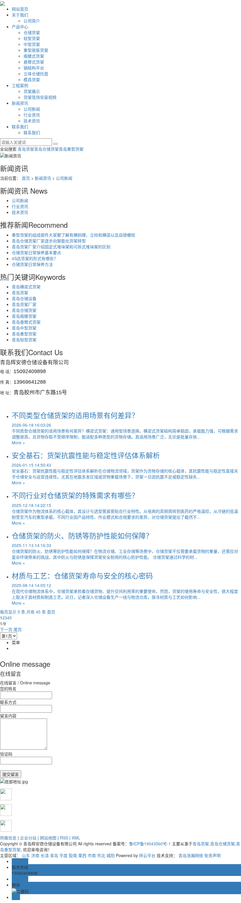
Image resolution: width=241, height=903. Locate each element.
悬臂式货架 (34, 62)
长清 (45, 855)
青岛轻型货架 (24, 339)
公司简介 (32, 21)
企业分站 (28, 838)
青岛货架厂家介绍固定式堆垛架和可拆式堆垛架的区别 (61, 247)
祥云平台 (147, 855)
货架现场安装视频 (40, 97)
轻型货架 (32, 38)
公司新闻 (32, 109)
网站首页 (20, 9)
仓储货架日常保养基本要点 (36, 252)
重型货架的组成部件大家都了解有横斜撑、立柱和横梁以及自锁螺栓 (73, 235)
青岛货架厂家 (24, 304)
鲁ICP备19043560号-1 (150, 844)
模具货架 (32, 79)
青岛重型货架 (71, 149)
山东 (26, 855)
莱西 (82, 855)
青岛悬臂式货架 (26, 322)
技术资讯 (32, 121)
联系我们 (20, 126)
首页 (26, 178)
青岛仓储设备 (24, 298)
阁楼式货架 (34, 56)
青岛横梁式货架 (26, 287)
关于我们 (20, 15)
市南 (92, 855)
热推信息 (8, 838)
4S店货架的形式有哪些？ (35, 258)
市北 (101, 855)
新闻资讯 (20, 103)
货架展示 (32, 91)
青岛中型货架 (24, 328)
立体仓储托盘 (36, 74)
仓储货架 (32, 32)
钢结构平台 (34, 68)
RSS (64, 838)
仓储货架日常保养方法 (32, 264)
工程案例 (20, 85)
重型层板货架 (36, 50)
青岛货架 (26, 149)
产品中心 (20, 26)
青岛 (54, 855)
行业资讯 (32, 115)
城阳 (110, 855)
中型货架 (32, 44)
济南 (35, 855)
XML (76, 838)
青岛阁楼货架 (24, 316)
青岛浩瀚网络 (190, 855)
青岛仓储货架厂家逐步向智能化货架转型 (49, 241)
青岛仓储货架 (46, 149)
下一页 (6, 629)
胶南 (73, 855)
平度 (63, 855)
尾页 (18, 629)
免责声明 (212, 855)
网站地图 (48, 838)
